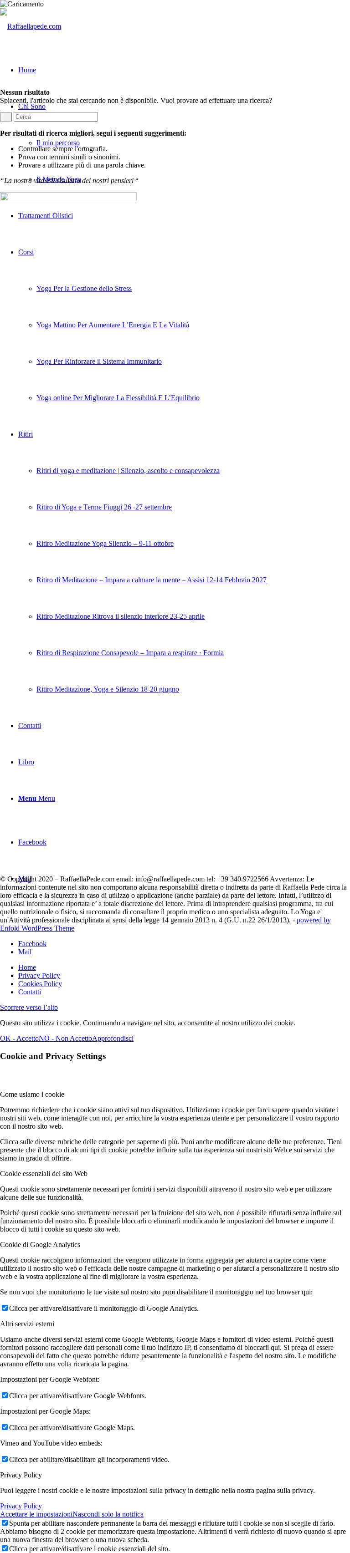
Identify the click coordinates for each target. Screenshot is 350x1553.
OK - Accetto (19, 1038)
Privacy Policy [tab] (21, 1475)
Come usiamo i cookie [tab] (32, 1094)
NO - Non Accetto (65, 1038)
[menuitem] (184, 325)
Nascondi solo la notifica (108, 1514)
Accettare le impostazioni (36, 1514)
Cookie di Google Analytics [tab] (40, 1244)
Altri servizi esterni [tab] (27, 1324)
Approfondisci (113, 1038)
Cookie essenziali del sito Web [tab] (44, 1173)
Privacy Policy (21, 1506)
